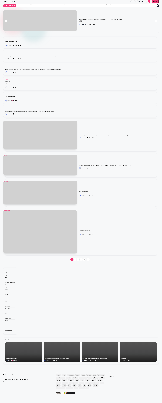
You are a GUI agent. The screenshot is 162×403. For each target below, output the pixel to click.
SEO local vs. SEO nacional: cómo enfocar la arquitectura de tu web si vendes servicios (93, 4)
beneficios (58, 375)
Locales (75, 382)
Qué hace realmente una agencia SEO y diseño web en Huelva (29, 7)
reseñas (80, 385)
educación (68, 377)
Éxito (87, 388)
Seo (5, 325)
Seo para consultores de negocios (83, 191)
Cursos (6, 277)
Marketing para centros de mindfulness (24, 4)
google (6, 296)
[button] (155, 1)
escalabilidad (101, 377)
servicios (89, 385)
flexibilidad (71, 380)
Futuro (77, 380)
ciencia (64, 375)
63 (84, 259)
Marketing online (7, 306)
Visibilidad (82, 388)
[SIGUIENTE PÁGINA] (88, 259)
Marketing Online (7, 308)
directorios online (101, 375)
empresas (90, 377)
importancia (100, 380)
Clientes (77, 375)
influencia (58, 382)
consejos (83, 375)
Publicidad (80, 228)
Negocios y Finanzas (8, 318)
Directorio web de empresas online (10, 282)
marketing (81, 382)
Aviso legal (109, 374)
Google (82, 380)
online (102, 382)
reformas (74, 385)
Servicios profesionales (8, 330)
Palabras (64, 385)
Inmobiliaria (7, 301)
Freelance (6, 294)
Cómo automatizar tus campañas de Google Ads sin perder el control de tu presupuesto (53, 4)
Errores (95, 377)
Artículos (6, 272)
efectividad (75, 377)
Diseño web (7, 284)
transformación (69, 388)
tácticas (76, 388)
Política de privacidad (111, 376)
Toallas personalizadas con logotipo (129, 4)
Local (71, 382)
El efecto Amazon (117, 4)
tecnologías (96, 385)
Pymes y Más (9, 1)
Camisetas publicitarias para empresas (84, 230)
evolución (64, 380)
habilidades (88, 380)
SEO (84, 385)
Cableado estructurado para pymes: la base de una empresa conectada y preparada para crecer (92, 133)
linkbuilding (65, 382)
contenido (89, 375)
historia (93, 380)
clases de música (71, 375)
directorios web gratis (60, 377)
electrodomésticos (83, 377)
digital (94, 375)
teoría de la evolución (60, 388)
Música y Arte (7, 313)
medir (87, 382)
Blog (6, 275)
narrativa (96, 382)
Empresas (81, 16)
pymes (69, 385)
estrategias (58, 380)
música (91, 382)
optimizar (58, 385)
